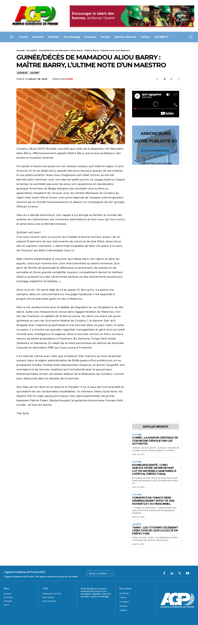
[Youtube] (187, 573)
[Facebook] (157, 79)
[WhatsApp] (178, 79)
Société (136, 524)
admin (69, 79)
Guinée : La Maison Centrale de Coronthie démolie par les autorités (155, 440)
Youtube (123, 606)
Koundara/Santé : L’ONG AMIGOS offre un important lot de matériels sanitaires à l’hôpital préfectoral (154, 469)
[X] (164, 79)
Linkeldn (123, 610)
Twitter (123, 597)
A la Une (136, 435)
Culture (34, 72)
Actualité (31, 50)
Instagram (124, 602)
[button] (189, 37)
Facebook (124, 593)
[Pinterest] (171, 79)
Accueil (20, 50)
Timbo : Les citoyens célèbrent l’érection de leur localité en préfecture (155, 530)
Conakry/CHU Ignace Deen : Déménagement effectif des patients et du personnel (153, 500)
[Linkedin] (172, 573)
